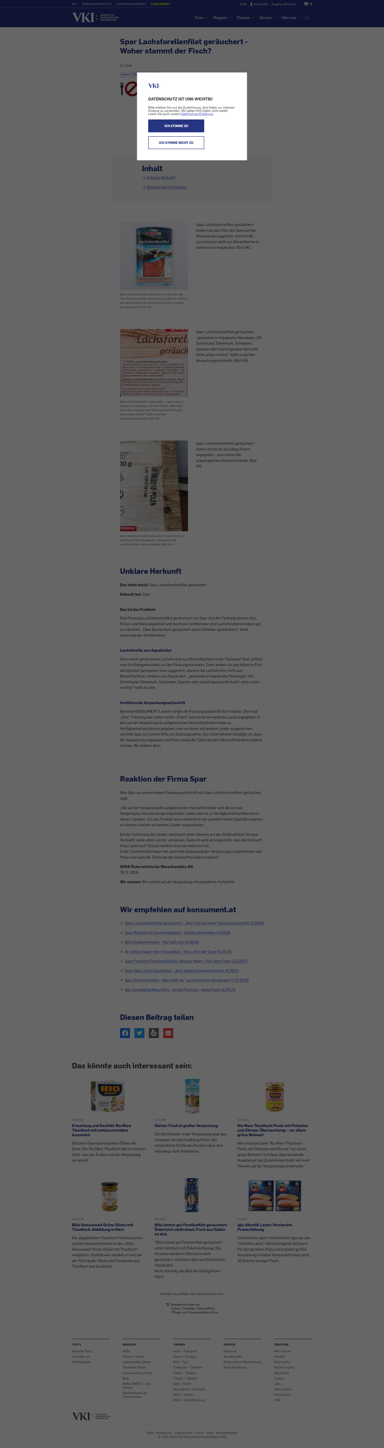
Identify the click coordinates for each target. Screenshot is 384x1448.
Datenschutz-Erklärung (197, 114)
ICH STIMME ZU (176, 126)
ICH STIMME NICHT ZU (176, 143)
